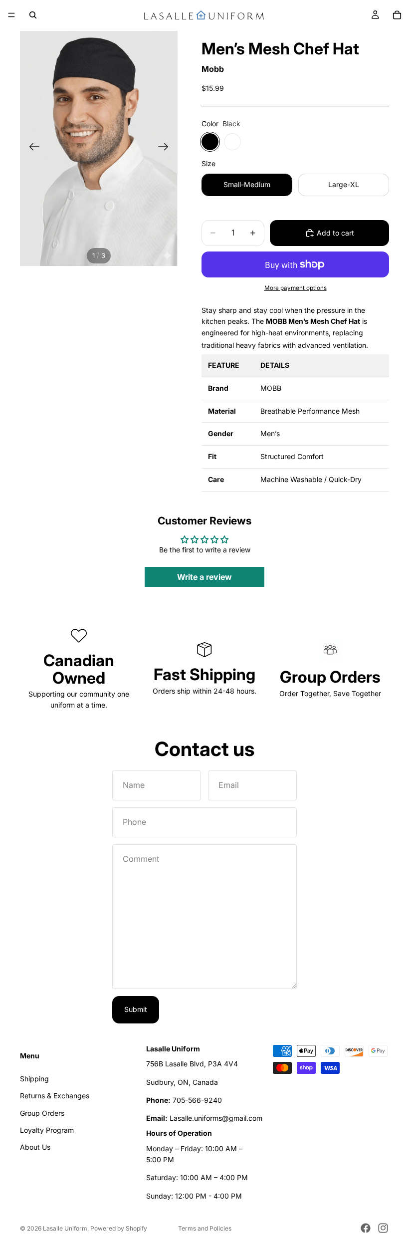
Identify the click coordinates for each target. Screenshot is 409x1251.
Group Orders (42, 1113)
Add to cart (335, 233)
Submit (135, 1009)
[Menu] (11, 14)
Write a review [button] (204, 577)
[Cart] (397, 15)
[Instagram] (383, 1228)
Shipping (34, 1078)
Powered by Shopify (118, 1228)
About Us (35, 1147)
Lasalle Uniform (65, 1228)
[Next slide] (166, 148)
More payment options (295, 287)
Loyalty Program (47, 1130)
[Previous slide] (31, 148)
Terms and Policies (204, 1228)
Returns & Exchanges (54, 1095)
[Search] (33, 15)
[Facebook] (366, 1228)
